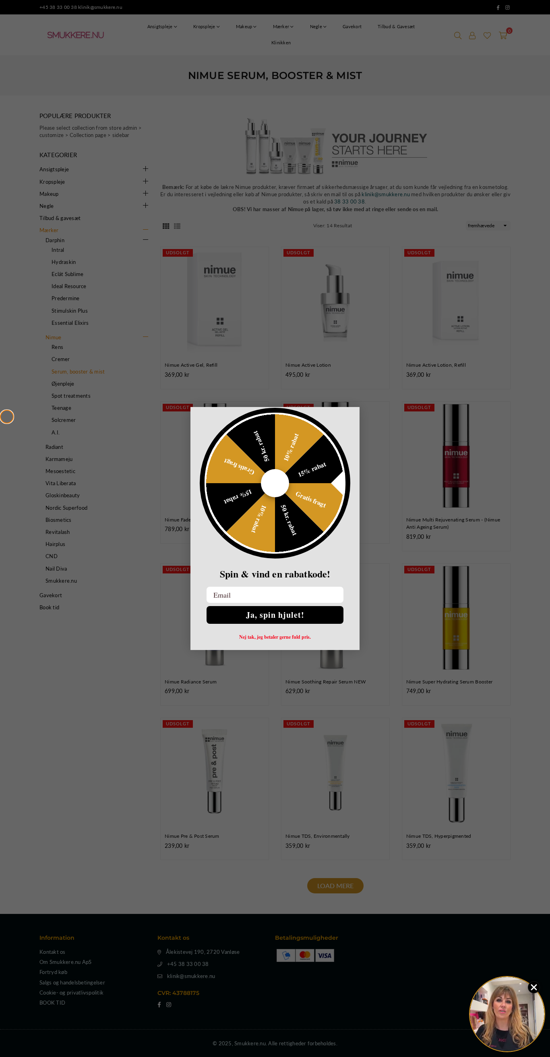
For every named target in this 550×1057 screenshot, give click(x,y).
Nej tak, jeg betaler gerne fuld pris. (275, 637)
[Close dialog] (6, 416)
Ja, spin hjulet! (275, 615)
